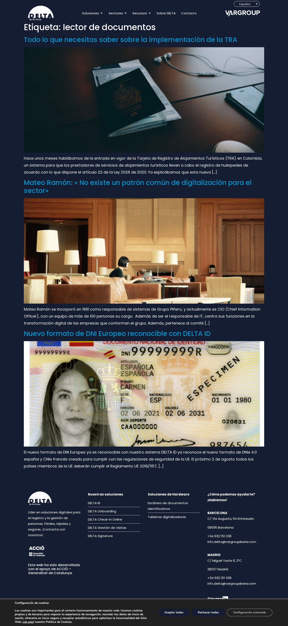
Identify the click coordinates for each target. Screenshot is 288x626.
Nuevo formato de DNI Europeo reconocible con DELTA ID (117, 333)
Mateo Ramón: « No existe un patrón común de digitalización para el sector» (138, 186)
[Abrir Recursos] (149, 13)
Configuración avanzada (249, 612)
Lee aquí (28, 622)
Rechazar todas (208, 612)
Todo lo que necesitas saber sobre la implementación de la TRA (130, 39)
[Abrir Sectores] (125, 13)
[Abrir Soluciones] (101, 13)
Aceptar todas (173, 612)
